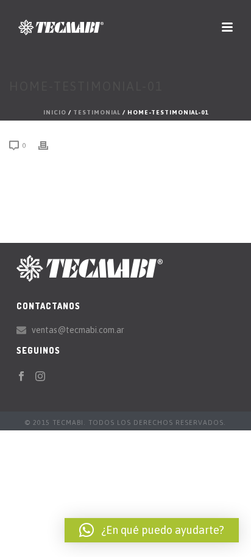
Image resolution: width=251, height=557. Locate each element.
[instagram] (40, 376)
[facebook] (21, 376)
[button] (152, 530)
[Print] (49, 144)
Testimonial (97, 112)
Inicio (54, 112)
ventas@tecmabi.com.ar (78, 330)
